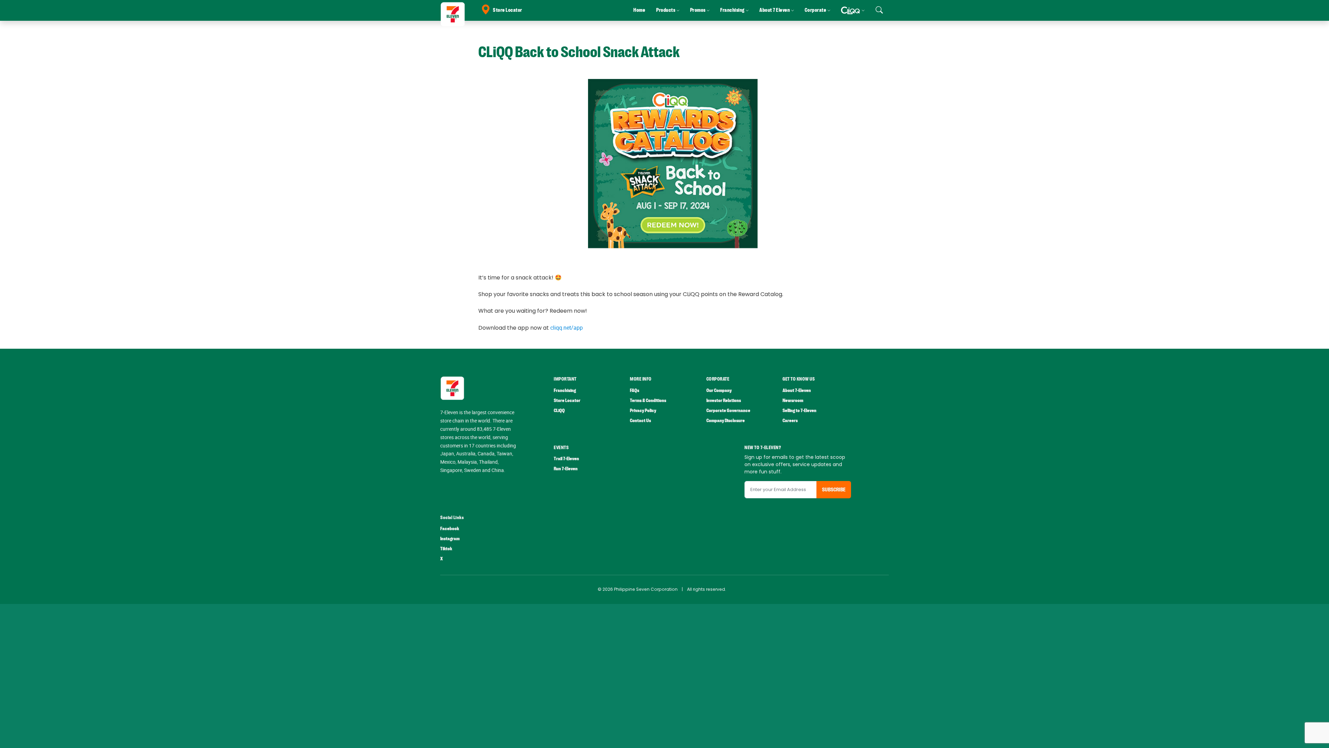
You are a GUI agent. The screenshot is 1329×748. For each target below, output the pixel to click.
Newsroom (793, 400)
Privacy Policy (643, 410)
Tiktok (446, 548)
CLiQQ (559, 410)
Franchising (565, 390)
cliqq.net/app (566, 327)
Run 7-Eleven (566, 468)
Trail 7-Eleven (566, 458)
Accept (1307, 736)
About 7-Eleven (797, 390)
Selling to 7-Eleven (799, 410)
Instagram (450, 538)
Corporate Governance (728, 410)
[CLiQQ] (852, 10)
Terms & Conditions (648, 400)
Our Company (719, 390)
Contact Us (640, 420)
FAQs (634, 390)
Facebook (449, 528)
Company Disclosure (725, 420)
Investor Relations (723, 400)
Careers (790, 420)
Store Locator (507, 10)
